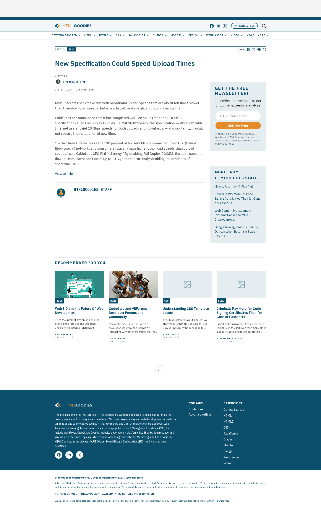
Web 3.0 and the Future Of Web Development (79, 311)
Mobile (176, 35)
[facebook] (212, 26)
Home (58, 49)
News (250, 35)
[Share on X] (253, 49)
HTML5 (103, 35)
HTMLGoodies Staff (75, 81)
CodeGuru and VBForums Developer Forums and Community (128, 313)
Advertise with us (200, 414)
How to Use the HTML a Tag (234, 186)
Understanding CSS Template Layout (186, 311)
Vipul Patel (171, 334)
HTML (88, 35)
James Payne (117, 338)
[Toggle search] (264, 26)
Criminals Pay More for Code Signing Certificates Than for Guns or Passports (237, 198)
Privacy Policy (226, 143)
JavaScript (136, 35)
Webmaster (214, 35)
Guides (158, 35)
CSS (118, 35)
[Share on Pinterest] (259, 49)
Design (193, 35)
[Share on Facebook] (248, 49)
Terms (255, 140)
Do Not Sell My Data (240, 500)
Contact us (196, 409)
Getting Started (64, 35)
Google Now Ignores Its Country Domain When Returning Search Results (236, 231)
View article (64, 174)
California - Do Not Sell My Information (128, 493)
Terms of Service (66, 493)
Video (235, 35)
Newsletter (246, 25)
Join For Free (238, 125)
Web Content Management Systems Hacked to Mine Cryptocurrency (233, 215)
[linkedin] (218, 26)
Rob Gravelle (64, 334)
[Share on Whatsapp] (264, 49)
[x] (225, 26)
